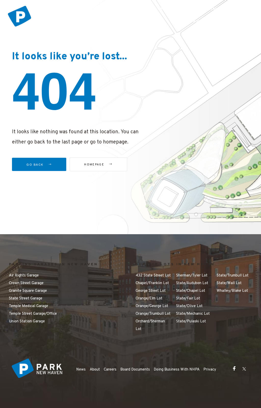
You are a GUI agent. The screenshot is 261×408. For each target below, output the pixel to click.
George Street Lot (151, 290)
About (95, 369)
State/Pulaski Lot (191, 321)
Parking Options (130, 8)
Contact (233, 21)
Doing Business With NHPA (177, 369)
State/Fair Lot (188, 298)
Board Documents (135, 369)
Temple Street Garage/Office (33, 313)
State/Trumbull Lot (233, 275)
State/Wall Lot (229, 283)
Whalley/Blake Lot (232, 290)
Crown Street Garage (26, 283)
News (81, 369)
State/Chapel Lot (190, 290)
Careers (110, 369)
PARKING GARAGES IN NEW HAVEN (53, 264)
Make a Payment (198, 21)
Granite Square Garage (28, 290)
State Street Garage (25, 298)
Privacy (209, 369)
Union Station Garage (27, 321)
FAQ (237, 8)
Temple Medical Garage (28, 306)
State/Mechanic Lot (193, 313)
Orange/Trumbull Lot (153, 313)
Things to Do (169, 8)
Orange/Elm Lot (149, 298)
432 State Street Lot (153, 275)
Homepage (95, 164)
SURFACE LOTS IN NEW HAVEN (175, 264)
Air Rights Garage (24, 275)
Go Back (36, 164)
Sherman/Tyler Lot (191, 275)
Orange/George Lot (152, 306)
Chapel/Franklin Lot (152, 283)
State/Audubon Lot (192, 283)
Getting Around (207, 8)
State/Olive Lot (189, 306)
